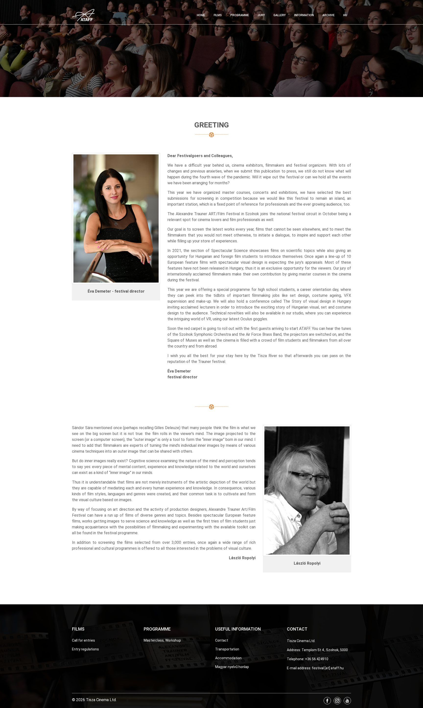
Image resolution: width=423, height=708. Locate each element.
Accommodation (228, 658)
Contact (221, 640)
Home (201, 15)
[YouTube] (347, 700)
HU (345, 15)
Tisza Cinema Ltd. (301, 641)
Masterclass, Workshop (162, 640)
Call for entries (83, 640)
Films (218, 15)
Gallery (279, 15)
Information (304, 15)
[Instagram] (337, 700)
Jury (261, 15)
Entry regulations (85, 649)
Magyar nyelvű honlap (232, 667)
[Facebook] (327, 700)
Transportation (227, 649)
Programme (239, 15)
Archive (328, 15)
